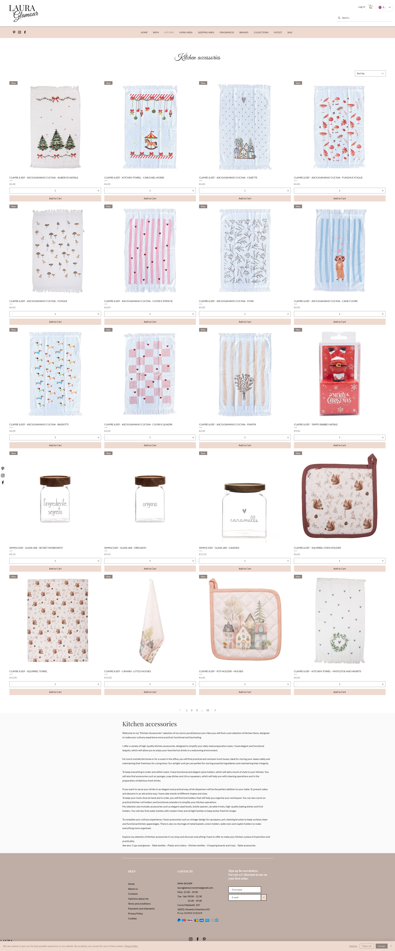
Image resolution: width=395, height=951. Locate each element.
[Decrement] (12, 190)
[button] (370, 7)
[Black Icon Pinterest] (14, 32)
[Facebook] (25, 32)
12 (207, 710)
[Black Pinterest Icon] (204, 939)
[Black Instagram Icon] (190, 939)
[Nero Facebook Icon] (2, 482)
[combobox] (370, 73)
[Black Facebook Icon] (197, 939)
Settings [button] (353, 946)
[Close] (391, 946)
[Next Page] (215, 710)
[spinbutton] (55, 190)
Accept (381, 946)
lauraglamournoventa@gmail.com (195, 887)
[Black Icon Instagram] (19, 32)
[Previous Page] (180, 710)
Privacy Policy (131, 946)
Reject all (366, 946)
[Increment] (99, 190)
